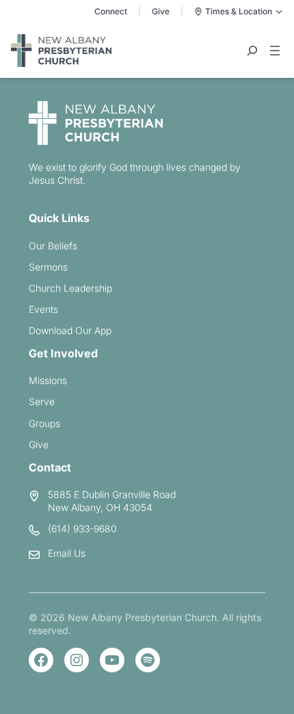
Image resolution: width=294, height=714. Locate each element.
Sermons (48, 267)
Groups (44, 423)
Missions (48, 380)
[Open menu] (275, 50)
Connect (110, 11)
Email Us (66, 553)
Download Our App (70, 330)
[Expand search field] (252, 50)
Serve (42, 401)
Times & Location (238, 11)
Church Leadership (70, 288)
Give (161, 11)
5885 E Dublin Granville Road (112, 494)
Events (43, 309)
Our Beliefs (53, 245)
